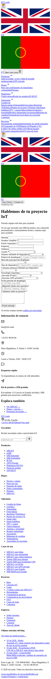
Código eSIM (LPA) (19, 129)
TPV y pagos (14, 110)
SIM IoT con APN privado (18, 567)
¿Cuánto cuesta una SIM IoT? (19, 590)
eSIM (9, 453)
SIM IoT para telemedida (17, 554)
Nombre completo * (9, 240)
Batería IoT (25, 126)
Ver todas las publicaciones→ (13, 636)
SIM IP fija (25, 79)
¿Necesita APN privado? (11, 278)
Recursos (5, 121)
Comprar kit (18, 202)
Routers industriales (17, 112)
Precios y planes (13, 481)
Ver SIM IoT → (13, 407)
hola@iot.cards (22, 422)
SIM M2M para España (17, 572)
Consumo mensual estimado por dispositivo (19, 268)
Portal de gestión (20, 96)
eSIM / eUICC (14, 79)
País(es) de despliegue (10, 257)
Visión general (7, 96)
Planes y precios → (15, 409)
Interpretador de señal (29, 124)
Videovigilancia (27, 110)
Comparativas (15, 131)
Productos (5, 76)
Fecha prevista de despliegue (13, 281)
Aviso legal (6, 674)
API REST (32, 96)
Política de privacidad (20, 674)
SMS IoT (11, 493)
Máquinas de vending (16, 536)
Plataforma (5, 94)
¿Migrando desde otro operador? (15, 286)
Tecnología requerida (10, 273)
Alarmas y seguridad (15, 529)
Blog (30, 129)
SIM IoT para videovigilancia (19, 557)
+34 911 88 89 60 (8, 422)
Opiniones (11, 620)
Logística (10, 105)
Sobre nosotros (13, 615)
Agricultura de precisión (29, 115)
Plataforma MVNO (15, 465)
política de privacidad (32, 310)
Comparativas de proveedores (19, 597)
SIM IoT (4, 79)
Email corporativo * (9, 243)
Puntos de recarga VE (20, 107)
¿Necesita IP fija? (8, 275)
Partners (10, 618)
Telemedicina (13, 115)
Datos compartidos (15, 488)
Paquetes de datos (20, 87)
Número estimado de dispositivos (15, 254)
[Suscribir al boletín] (29, 439)
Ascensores (31, 112)
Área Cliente (7, 202)
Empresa (5, 246)
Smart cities (35, 107)
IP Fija (9, 460)
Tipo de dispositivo (9, 265)
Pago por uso (6, 87)
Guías (6, 131)
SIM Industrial (13, 455)
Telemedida (19, 105)
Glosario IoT (12, 585)
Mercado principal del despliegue (15, 260)
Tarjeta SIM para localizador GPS (21, 562)
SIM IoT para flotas (15, 552)
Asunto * (5, 252)
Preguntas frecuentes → (17, 411)
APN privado (19, 81)
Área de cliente (13, 625)
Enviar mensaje (8, 306)
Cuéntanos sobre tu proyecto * (14, 291)
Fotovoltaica (29, 105)
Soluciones (5, 100)
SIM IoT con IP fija (15, 564)
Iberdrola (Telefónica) (16, 514)
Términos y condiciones (18, 676)
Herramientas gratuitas (10, 124)
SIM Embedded (13, 458)
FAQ (23, 131)
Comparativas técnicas (16, 594)
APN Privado (12, 463)
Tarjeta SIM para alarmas (17, 559)
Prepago (15, 90)
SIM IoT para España (16, 569)
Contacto (10, 623)
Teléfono (5, 249)
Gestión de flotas (14, 504)
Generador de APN (12, 126)
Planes (4, 85)
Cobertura (5, 117)
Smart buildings (13, 521)
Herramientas (12, 592)
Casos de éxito (31, 131)
